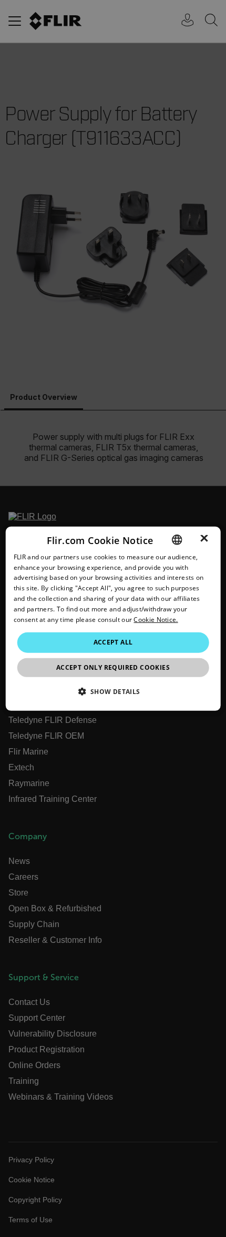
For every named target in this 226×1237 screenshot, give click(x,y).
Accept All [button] (113, 642)
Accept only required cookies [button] (113, 667)
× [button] (204, 539)
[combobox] (176, 539)
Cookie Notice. (155, 619)
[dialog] (113, 618)
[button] (113, 691)
